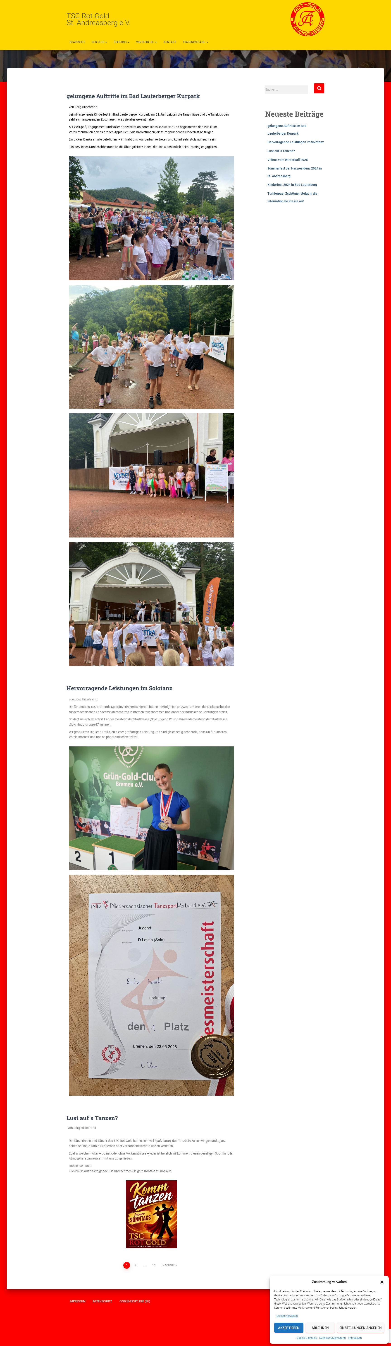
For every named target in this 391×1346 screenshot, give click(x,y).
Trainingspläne (194, 42)
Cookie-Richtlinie (307, 1337)
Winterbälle (145, 42)
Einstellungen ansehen (360, 1328)
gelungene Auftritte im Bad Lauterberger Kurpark (133, 96)
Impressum (355, 1337)
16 (153, 1265)
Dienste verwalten (287, 1315)
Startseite (77, 42)
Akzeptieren (289, 1328)
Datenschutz (102, 1301)
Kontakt (170, 42)
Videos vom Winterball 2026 (287, 160)
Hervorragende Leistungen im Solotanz (119, 688)
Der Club (98, 42)
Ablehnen (320, 1328)
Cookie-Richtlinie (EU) (134, 1301)
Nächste (168, 1265)
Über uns (120, 42)
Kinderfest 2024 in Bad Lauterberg (292, 184)
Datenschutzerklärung (332, 1337)
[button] (382, 1282)
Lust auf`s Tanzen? (92, 1118)
